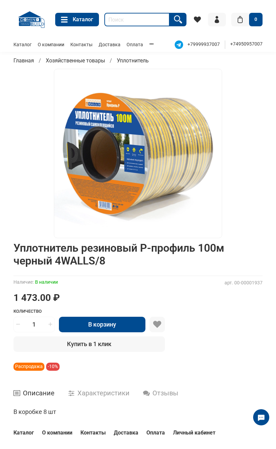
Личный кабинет (194, 432)
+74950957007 (246, 44)
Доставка (109, 45)
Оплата (135, 45)
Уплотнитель (133, 60)
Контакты (81, 45)
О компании (51, 45)
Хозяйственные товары (75, 60)
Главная (23, 60)
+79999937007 (203, 45)
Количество (27, 311)
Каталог (83, 19)
